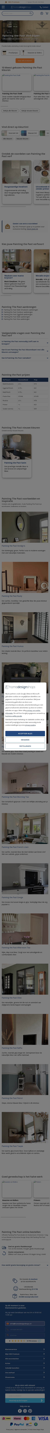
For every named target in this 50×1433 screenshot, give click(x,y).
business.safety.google (13, 716)
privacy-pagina (30, 725)
